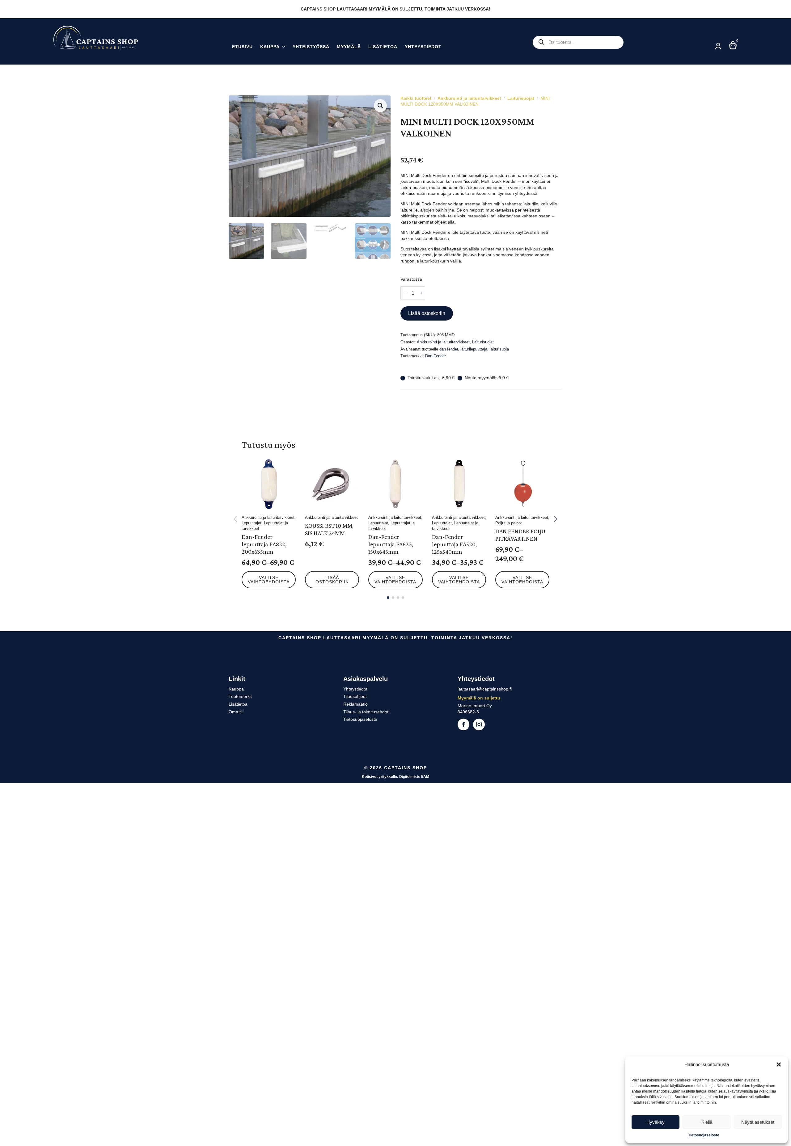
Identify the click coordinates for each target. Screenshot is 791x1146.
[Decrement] (405, 293)
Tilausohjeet (355, 696)
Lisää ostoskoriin (426, 313)
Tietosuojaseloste (703, 1135)
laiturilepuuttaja (473, 349)
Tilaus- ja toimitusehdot (365, 711)
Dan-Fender (435, 356)
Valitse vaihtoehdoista (269, 579)
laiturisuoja (499, 349)
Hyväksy (655, 1122)
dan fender (448, 349)
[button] (779, 1064)
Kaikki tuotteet (415, 98)
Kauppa (270, 46)
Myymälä (349, 46)
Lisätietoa (382, 46)
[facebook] (463, 724)
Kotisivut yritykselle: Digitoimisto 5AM (395, 776)
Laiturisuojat (520, 98)
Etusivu (242, 46)
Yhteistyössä (311, 46)
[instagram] (479, 724)
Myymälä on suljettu (479, 697)
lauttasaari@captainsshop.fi (485, 688)
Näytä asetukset (757, 1122)
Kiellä (706, 1122)
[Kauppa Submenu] (282, 47)
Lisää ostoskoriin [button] (332, 579)
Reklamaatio (355, 704)
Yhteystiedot (423, 46)
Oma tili (236, 711)
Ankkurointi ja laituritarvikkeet (469, 98)
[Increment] (421, 293)
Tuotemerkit (240, 696)
